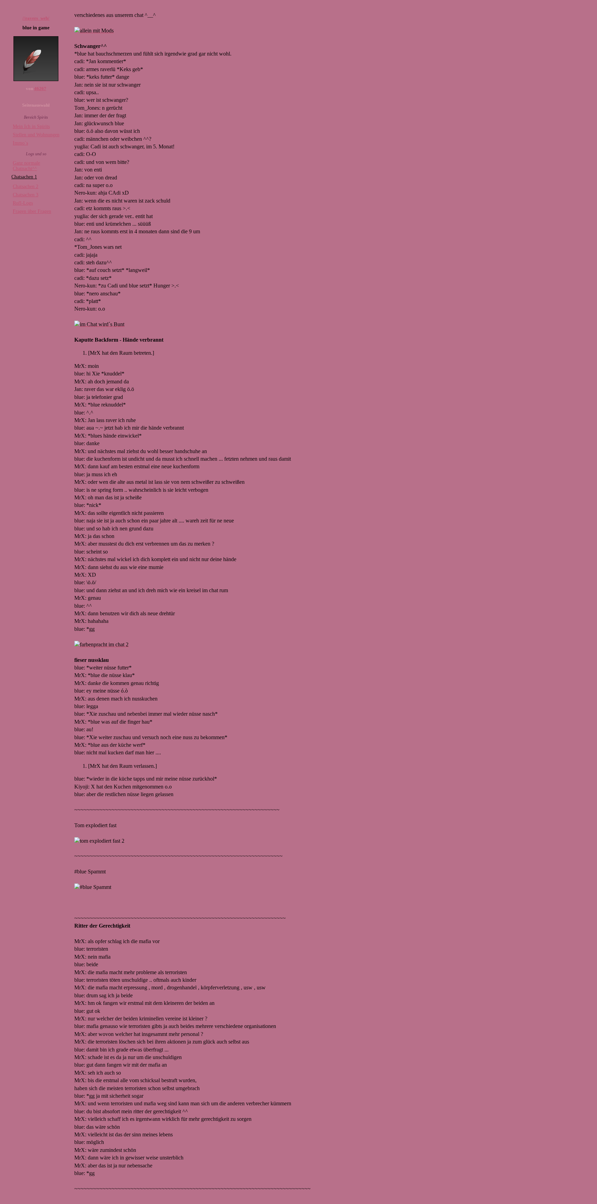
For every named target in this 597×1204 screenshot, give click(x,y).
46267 (40, 88)
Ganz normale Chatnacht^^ (26, 165)
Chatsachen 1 (24, 176)
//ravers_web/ (35, 18)
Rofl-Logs (23, 203)
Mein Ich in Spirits (31, 126)
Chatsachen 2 (25, 186)
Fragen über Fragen (32, 211)
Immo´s (20, 143)
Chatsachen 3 (25, 194)
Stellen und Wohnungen (36, 134)
